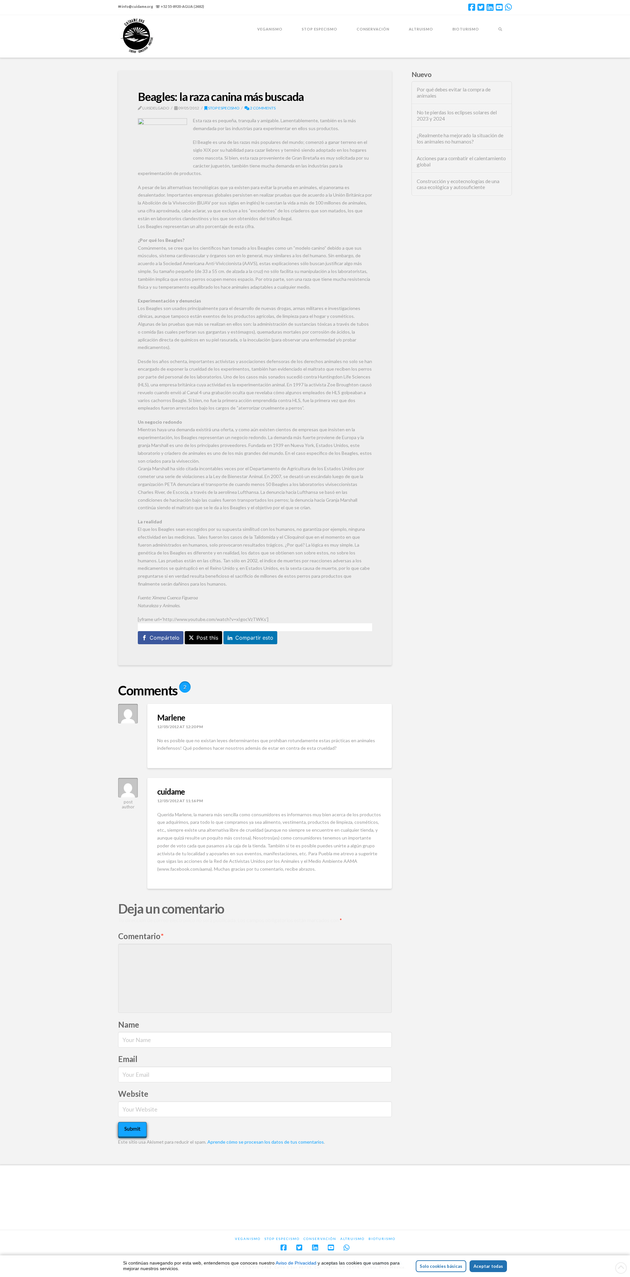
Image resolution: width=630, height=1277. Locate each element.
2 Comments (262, 108)
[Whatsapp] (508, 7)
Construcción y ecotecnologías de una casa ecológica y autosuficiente (458, 184)
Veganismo (248, 1239)
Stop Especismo (223, 108)
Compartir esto (254, 637)
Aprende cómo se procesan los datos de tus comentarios (265, 1142)
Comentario (141, 936)
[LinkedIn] (490, 7)
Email (127, 1059)
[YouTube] (499, 7)
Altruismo (352, 1239)
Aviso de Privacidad (296, 1263)
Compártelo (164, 637)
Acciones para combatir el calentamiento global (461, 161)
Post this (207, 637)
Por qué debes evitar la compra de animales (454, 93)
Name (128, 1024)
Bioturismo (381, 1239)
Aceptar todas (488, 1266)
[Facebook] (471, 7)
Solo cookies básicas (441, 1266)
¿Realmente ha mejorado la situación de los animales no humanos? (460, 138)
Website (133, 1093)
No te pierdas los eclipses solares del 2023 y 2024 (457, 115)
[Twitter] (480, 7)
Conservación (320, 1239)
